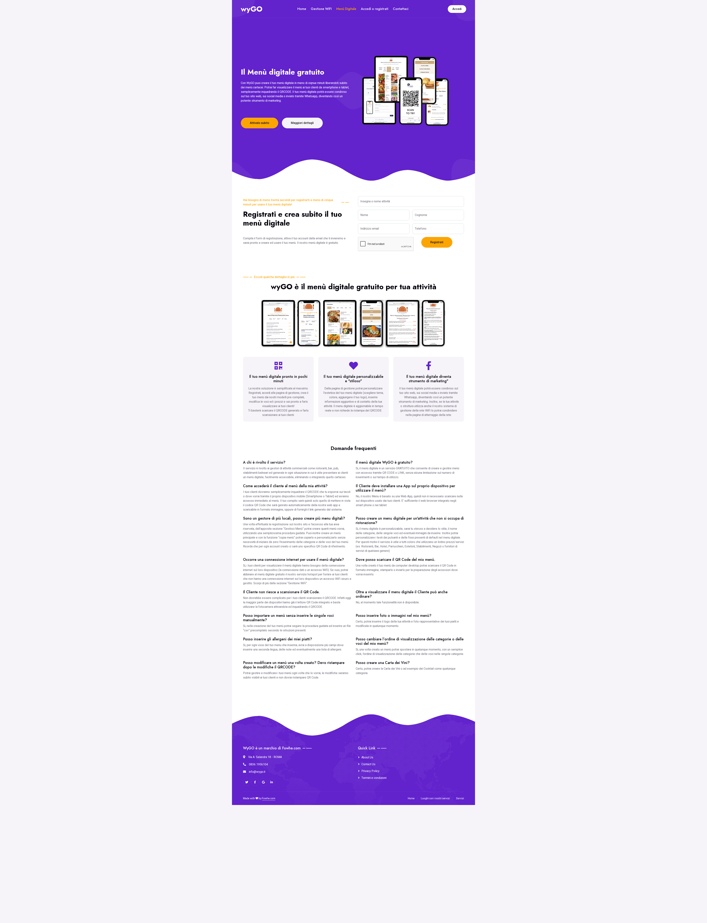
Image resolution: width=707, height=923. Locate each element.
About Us (367, 757)
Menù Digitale (346, 8)
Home (301, 8)
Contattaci (400, 8)
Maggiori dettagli (302, 123)
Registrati (436, 242)
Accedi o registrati (374, 8)
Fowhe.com (268, 798)
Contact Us (368, 764)
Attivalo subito (259, 123)
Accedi (457, 9)
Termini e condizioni (373, 778)
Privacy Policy (370, 771)
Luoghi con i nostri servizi (435, 798)
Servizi (460, 798)
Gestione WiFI (321, 8)
